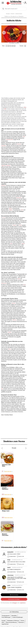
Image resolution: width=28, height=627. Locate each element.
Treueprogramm (6, 615)
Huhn (9, 349)
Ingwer (23, 243)
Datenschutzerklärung (11, 622)
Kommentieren (12, 556)
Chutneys (8, 165)
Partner (22, 620)
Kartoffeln (3, 145)
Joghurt (3, 165)
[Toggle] (24, 3)
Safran (10, 209)
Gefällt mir (21, 556)
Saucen (13, 303)
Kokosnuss (4, 283)
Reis (24, 136)
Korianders (19, 197)
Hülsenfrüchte (9, 139)
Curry (3, 217)
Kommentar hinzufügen (14, 599)
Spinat (10, 208)
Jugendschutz (5, 624)
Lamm (9, 332)
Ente (24, 284)
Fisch (20, 225)
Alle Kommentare (14, 594)
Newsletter (14, 615)
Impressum (21, 622)
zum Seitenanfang (14, 611)
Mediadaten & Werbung (13, 620)
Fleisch (14, 225)
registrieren (23, 602)
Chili (5, 109)
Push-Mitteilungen (6, 617)
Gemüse (19, 144)
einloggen (14, 602)
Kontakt (3, 620)
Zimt (25, 107)
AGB (3, 622)
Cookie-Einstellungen (17, 617)
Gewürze (3, 185)
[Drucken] (25, 46)
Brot (2, 388)
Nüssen (14, 320)
